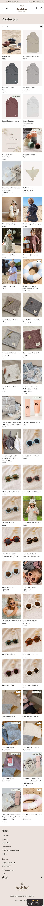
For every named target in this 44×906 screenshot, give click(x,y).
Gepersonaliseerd (8, 863)
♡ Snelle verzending (12, 1)
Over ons (5, 836)
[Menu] (2, 8)
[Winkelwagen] (41, 8)
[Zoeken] (7, 8)
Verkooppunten (7, 870)
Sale (3, 874)
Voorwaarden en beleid (22, 900)
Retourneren (6, 847)
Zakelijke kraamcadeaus (10, 850)
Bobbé (17, 896)
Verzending (6, 843)
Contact (5, 839)
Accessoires (6, 866)
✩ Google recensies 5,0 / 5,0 (36, 1)
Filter (6, 27)
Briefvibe (31, 896)
